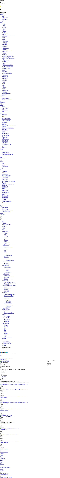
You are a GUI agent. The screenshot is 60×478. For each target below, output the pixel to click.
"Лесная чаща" (5, 27)
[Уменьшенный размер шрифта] (0, 1)
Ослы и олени (4, 87)
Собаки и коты (5, 92)
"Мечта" (4, 29)
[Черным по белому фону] (0, 4)
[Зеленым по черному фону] (0, 7)
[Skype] (6, 352)
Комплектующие (5, 43)
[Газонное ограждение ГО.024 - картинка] (4, 360)
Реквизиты (1, 455)
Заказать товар (49, 363)
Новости (3, 16)
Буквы (4, 83)
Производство (3, 165)
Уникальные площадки (4, 36)
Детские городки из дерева (6, 67)
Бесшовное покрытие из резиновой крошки (8, 65)
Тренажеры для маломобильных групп (7, 73)
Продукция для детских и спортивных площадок (9, 35)
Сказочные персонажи (5, 90)
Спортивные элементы (6, 48)
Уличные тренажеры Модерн (6, 57)
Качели (4, 37)
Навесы (1, 462)
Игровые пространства (4, 71)
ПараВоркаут (4, 53)
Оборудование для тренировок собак (6, 93)
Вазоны (4, 63)
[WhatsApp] (5, 352)
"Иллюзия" (4, 26)
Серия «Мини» (5, 52)
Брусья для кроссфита (5, 75)
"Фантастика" (4, 31)
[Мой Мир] (2, 352)
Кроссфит (3, 74)
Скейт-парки (4, 47)
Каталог (1, 22)
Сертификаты (3, 15)
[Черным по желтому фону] (0, 6)
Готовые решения (2, 95)
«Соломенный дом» (5, 33)
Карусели (1, 460)
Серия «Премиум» (5, 51)
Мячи (3, 86)
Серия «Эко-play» (5, 79)
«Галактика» (4, 32)
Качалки (4, 39)
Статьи (2, 21)
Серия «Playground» (5, 78)
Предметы (4, 88)
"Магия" (4, 28)
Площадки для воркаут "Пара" (6, 72)
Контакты (1, 469)
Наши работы (2, 470)
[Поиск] (0, 103)
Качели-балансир (5, 42)
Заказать (1, 440)
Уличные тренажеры (4, 54)
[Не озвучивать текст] (0, 11)
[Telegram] (7, 352)
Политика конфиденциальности (5, 107)
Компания (1, 14)
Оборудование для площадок (3, 461)
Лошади (4, 85)
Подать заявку (2, 13)
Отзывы (3, 20)
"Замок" (4, 25)
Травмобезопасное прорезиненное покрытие (7, 64)
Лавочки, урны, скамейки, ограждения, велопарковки (8, 58)
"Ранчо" (4, 30)
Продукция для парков (4, 80)
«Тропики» (4, 34)
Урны (3, 59)
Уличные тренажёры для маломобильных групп (8, 56)
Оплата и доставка (2, 102)
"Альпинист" (4, 24)
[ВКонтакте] (0, 352)
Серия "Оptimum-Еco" (5, 45)
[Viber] (4, 352)
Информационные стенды (6, 60)
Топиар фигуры (4, 81)
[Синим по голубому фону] (0, 5)
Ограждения (4, 61)
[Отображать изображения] (0, 8)
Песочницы (4, 40)
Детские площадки (4, 23)
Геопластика (3, 70)
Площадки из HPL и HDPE (5, 76)
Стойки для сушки (5, 62)
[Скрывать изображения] (0, 9)
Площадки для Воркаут (4, 49)
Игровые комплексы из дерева (6, 68)
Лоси (3, 84)
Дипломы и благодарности (5, 17)
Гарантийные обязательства (5, 19)
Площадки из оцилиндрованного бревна (8, 50)
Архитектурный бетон (4, 69)
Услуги (1, 96)
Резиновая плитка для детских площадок (8, 66)
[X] (3, 352)
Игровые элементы (5, 41)
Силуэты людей (5, 89)
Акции (1, 101)
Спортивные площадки (4, 46)
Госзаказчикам (3, 18)
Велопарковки (2, 464)
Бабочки (4, 82)
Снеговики (4, 91)
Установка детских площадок (5, 98)
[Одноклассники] (1, 352)
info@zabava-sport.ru (4, 348)
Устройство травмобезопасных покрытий (5, 467)
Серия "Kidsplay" (5, 44)
